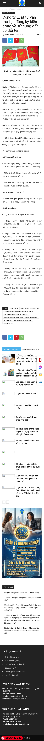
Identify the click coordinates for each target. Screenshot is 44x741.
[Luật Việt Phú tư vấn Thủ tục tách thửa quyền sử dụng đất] (8, 478)
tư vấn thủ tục (8, 323)
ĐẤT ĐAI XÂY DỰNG (16, 9)
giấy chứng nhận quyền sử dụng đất (16, 314)
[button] (40, 3)
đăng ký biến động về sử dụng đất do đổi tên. (19, 311)
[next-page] (7, 502)
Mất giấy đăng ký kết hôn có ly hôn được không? (22, 593)
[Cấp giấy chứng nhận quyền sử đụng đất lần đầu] (8, 385)
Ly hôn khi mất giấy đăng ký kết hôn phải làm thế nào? (22, 599)
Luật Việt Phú (9, 35)
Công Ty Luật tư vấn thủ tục (30, 308)
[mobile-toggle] (4, 3)
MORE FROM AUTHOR (30, 349)
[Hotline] (40, 360)
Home (4, 9)
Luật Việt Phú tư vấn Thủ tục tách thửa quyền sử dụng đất (27, 478)
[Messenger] (40, 367)
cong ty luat (14, 308)
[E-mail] (40, 374)
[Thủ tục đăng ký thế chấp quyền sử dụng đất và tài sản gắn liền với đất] (8, 432)
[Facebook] (4, 40)
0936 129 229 (14, 737)
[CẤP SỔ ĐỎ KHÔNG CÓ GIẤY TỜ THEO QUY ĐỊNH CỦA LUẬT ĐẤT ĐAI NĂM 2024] (8, 358)
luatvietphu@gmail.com (17, 696)
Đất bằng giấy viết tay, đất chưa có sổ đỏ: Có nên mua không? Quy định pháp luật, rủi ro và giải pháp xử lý (22, 607)
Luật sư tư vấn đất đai (26, 393)
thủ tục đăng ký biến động (23, 320)
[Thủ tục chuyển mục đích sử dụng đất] (8, 443)
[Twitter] (10, 40)
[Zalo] (40, 381)
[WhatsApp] (21, 40)
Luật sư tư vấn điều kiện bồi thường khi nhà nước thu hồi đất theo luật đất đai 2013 (28, 373)
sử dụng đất (8, 320)
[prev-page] (4, 502)
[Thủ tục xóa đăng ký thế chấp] (8, 408)
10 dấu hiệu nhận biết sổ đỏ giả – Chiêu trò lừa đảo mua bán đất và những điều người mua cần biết (22, 630)
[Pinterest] (16, 40)
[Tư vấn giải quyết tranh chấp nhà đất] (8, 420)
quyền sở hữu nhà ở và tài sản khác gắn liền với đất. (21, 317)
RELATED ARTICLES (11, 349)
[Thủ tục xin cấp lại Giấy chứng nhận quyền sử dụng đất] (8, 467)
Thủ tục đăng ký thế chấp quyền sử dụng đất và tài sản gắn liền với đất (27, 432)
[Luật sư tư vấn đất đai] (8, 397)
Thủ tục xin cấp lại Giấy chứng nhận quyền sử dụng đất (28, 467)
